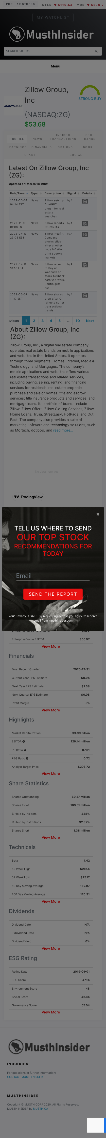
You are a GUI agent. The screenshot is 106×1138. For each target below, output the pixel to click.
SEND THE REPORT (53, 594)
